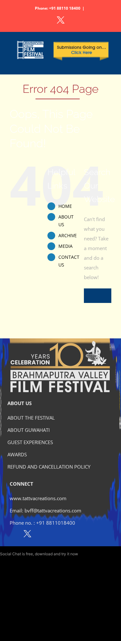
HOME (65, 206)
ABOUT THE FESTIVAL (31, 417)
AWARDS (17, 454)
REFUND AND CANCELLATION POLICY (48, 466)
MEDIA (65, 246)
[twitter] (27, 535)
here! (83, 553)
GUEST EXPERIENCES (30, 442)
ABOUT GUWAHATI (28, 430)
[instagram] (41, 535)
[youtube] (55, 535)
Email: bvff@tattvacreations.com (45, 510)
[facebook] (13, 535)
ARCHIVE (67, 235)
